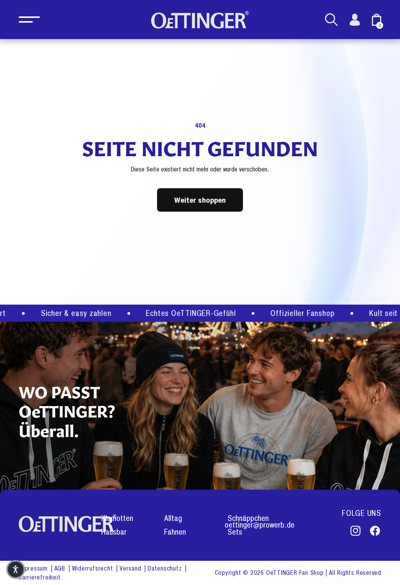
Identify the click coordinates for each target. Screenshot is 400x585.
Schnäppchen (248, 518)
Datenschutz (166, 568)
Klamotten (117, 518)
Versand (131, 568)
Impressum (34, 568)
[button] (29, 19)
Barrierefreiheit (40, 577)
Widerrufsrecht (93, 568)
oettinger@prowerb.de (260, 525)
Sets (234, 532)
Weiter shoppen (200, 199)
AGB (60, 568)
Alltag (173, 518)
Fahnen (175, 532)
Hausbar (114, 532)
